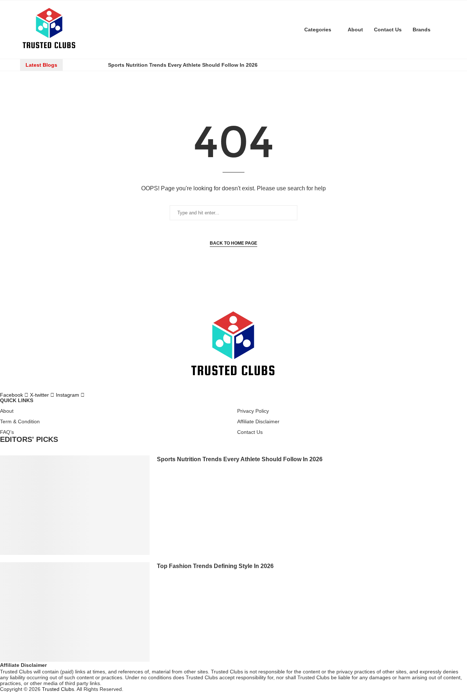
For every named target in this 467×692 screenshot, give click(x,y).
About (355, 29)
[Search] (443, 29)
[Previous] (75, 65)
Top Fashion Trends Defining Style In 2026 (215, 566)
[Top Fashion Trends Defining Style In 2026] (75, 612)
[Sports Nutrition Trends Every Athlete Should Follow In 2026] (75, 505)
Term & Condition (20, 421)
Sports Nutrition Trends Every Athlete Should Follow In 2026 (183, 65)
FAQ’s (7, 432)
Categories (317, 29)
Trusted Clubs (58, 689)
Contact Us (388, 29)
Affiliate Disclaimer (258, 421)
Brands (422, 29)
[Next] (95, 65)
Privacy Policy (253, 410)
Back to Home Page (233, 243)
